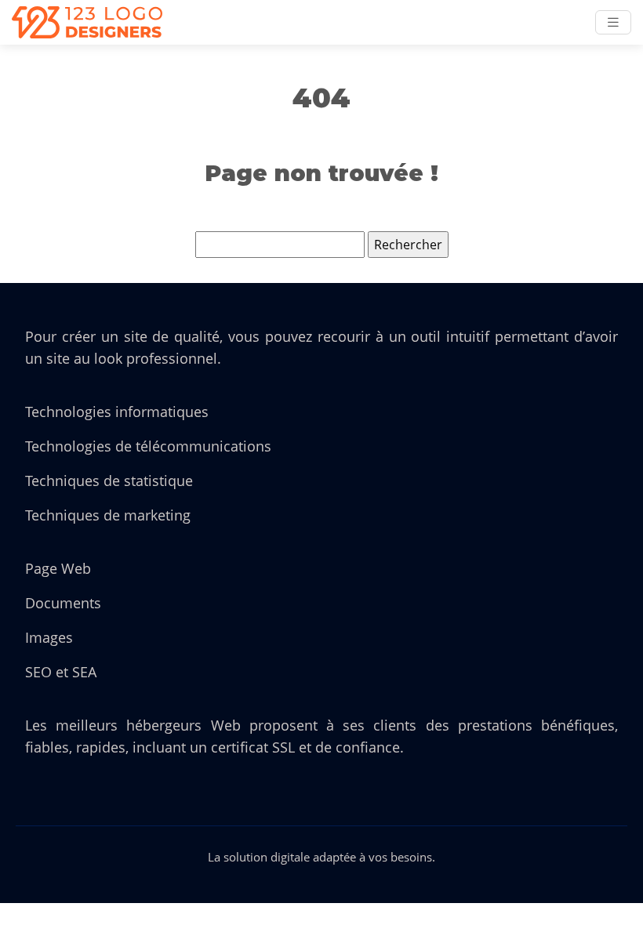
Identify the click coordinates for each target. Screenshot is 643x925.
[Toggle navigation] (613, 22)
